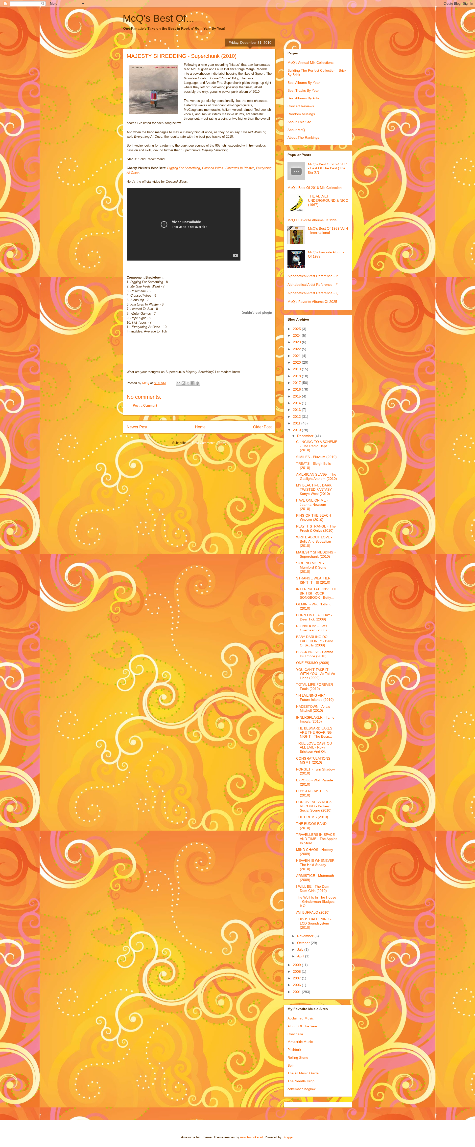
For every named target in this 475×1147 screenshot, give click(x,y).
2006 (297, 985)
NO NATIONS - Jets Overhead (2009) (311, 628)
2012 (297, 417)
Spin (290, 1065)
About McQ (296, 130)
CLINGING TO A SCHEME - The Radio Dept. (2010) (316, 446)
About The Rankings (303, 137)
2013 (297, 410)
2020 (297, 362)
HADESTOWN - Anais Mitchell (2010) (313, 709)
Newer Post (137, 427)
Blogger (288, 1137)
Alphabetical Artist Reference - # (312, 285)
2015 (297, 396)
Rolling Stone (297, 1057)
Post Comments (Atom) (209, 443)
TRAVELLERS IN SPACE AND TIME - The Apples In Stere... (316, 839)
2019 (297, 369)
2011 (297, 423)
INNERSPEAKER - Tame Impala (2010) (315, 719)
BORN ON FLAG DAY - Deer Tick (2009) (314, 617)
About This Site (299, 122)
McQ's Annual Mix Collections (310, 63)
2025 (297, 329)
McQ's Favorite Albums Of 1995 (312, 220)
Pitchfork (294, 1050)
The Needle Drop (300, 1081)
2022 (297, 349)
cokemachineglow (301, 1089)
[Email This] (178, 383)
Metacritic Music (300, 1042)
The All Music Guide (303, 1073)
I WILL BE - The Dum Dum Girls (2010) (312, 888)
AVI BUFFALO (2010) (313, 912)
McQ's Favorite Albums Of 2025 (312, 302)
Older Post (262, 427)
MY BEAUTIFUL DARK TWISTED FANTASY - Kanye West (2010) (315, 489)
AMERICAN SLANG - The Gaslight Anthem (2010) (316, 476)
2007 (297, 978)
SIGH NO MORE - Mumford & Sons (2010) (311, 567)
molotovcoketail (251, 1137)
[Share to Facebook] (192, 383)
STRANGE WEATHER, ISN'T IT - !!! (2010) (314, 580)
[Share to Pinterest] (197, 383)
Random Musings (301, 114)
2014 (297, 403)
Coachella (295, 1034)
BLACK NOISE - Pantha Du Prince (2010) (314, 654)
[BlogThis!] (183, 383)
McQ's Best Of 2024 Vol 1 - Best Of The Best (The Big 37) (328, 168)
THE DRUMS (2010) (312, 817)
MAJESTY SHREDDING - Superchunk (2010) (316, 554)
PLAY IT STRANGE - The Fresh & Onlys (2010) (316, 528)
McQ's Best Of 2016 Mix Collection (314, 188)
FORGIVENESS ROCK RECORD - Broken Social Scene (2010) (314, 806)
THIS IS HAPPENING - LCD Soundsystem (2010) (314, 923)
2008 (297, 971)
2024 (297, 335)
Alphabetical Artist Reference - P (312, 276)
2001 (297, 992)
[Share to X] (188, 383)
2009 (297, 965)
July (300, 949)
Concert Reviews (300, 106)
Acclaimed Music (300, 1018)
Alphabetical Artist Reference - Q (312, 293)
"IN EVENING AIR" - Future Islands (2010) (315, 697)
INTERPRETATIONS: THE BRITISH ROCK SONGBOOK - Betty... (316, 593)
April (301, 956)
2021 (297, 356)
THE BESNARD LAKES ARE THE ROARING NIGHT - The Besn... (314, 732)
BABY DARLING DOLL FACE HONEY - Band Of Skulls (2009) (314, 641)
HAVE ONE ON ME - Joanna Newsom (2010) (312, 504)
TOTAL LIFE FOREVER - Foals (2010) (315, 687)
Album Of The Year (302, 1026)
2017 (297, 383)
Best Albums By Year (303, 83)
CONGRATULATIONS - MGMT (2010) (314, 760)
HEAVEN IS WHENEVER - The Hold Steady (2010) (316, 865)
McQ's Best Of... (158, 18)
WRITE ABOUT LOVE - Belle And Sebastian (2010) (314, 541)
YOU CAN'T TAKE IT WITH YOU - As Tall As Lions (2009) (315, 674)
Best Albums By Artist (303, 98)
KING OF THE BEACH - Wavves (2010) (314, 517)
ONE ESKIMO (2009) (312, 663)
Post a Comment (145, 405)
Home (200, 427)
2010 (297, 430)
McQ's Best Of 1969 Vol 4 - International (328, 230)
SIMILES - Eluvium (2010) (316, 457)
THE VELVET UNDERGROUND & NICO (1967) (328, 200)
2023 (297, 342)
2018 (297, 376)
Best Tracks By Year (303, 90)
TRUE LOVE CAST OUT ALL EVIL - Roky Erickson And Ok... (315, 747)
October (304, 943)
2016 (297, 389)
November (305, 936)
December (305, 436)
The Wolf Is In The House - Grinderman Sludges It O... (316, 901)
